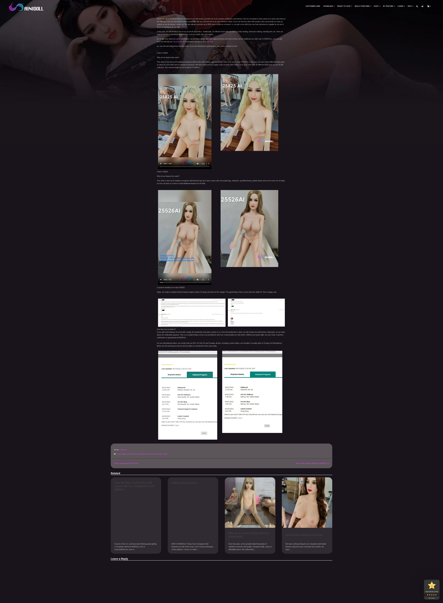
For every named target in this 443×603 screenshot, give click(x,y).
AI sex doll (209, 42)
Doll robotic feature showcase (304, 535)
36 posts (124, 450)
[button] (422, 6)
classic (175, 42)
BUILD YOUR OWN (362, 6)
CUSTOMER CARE (313, 6)
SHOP (376, 6)
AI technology (121, 454)
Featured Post (132, 454)
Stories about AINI (160, 454)
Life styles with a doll (145, 454)
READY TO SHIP (343, 6)
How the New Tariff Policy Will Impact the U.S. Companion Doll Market (134, 486)
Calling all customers (184, 482)
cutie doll (182, 42)
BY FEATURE (388, 6)
